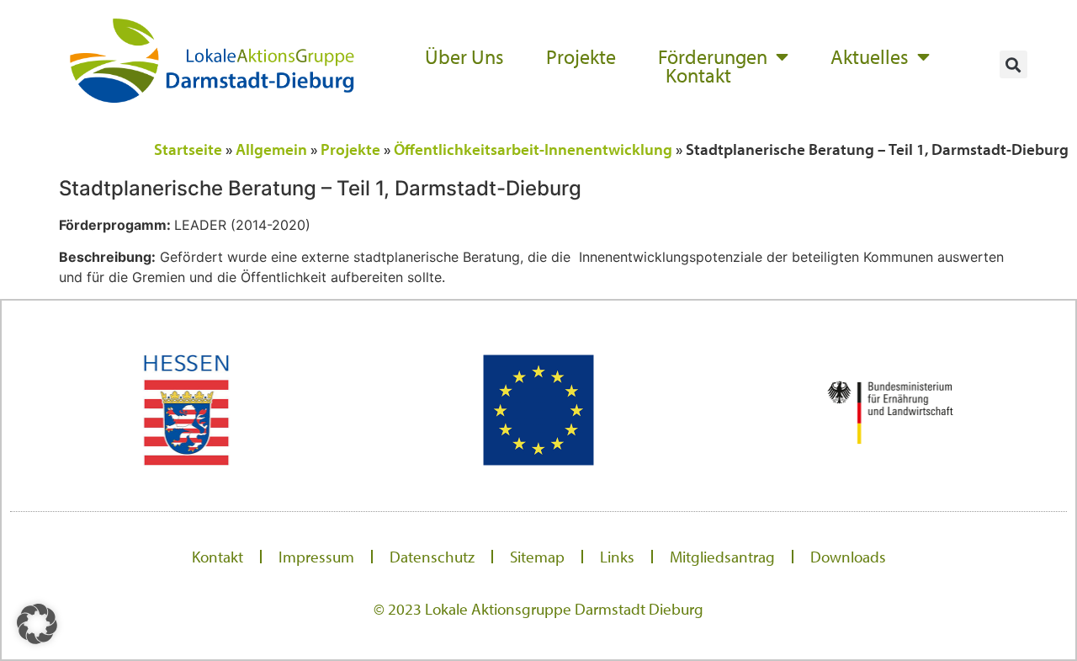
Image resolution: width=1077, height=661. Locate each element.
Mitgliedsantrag (722, 556)
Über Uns (464, 56)
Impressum (316, 556)
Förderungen (712, 56)
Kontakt (698, 75)
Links (617, 556)
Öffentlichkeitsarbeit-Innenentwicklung (533, 149)
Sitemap (537, 556)
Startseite (188, 149)
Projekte (581, 56)
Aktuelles (869, 56)
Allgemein (271, 149)
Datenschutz (432, 556)
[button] (1013, 64)
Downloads (848, 556)
